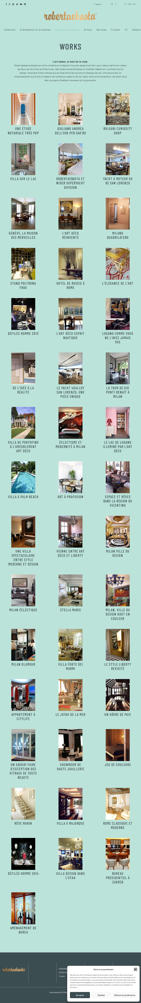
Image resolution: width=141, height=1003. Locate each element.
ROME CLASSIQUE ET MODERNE (117, 825)
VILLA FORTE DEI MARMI (70, 666)
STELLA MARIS (70, 610)
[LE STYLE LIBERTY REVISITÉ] (118, 645)
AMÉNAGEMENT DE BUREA (23, 930)
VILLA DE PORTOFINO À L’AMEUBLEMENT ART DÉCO (23, 446)
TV (126, 29)
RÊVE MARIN (23, 823)
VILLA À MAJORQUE (70, 823)
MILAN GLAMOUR (23, 664)
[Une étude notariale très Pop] (23, 109)
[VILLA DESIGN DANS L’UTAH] (70, 854)
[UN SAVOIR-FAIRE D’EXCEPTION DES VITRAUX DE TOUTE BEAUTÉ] (23, 745)
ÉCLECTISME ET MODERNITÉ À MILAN (70, 444)
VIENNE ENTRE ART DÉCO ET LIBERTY (70, 553)
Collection (10, 29)
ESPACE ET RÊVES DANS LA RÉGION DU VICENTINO (117, 501)
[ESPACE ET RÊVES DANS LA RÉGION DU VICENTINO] (118, 477)
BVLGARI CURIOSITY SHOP (117, 130)
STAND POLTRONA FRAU (23, 285)
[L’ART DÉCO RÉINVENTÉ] (70, 214)
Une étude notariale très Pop (23, 130)
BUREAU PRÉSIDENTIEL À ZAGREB (118, 877)
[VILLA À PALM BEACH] (23, 477)
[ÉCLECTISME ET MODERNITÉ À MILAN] (70, 423)
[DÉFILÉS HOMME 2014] (23, 854)
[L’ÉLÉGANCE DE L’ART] (118, 264)
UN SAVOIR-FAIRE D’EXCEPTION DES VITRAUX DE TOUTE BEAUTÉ (23, 771)
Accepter (80, 995)
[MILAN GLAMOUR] (23, 645)
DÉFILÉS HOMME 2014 (23, 873)
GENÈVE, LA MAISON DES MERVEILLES (23, 235)
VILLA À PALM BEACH (23, 497)
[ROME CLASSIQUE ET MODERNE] (118, 804)
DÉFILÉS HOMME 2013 (23, 333)
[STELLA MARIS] (70, 590)
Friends (115, 29)
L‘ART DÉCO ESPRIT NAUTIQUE (70, 335)
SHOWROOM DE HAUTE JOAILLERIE (70, 766)
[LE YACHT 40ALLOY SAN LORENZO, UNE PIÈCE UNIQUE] (70, 368)
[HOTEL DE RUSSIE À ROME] (70, 264)
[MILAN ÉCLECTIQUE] (23, 590)
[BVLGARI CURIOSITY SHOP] (118, 109)
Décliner (101, 995)
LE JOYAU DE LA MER (71, 714)
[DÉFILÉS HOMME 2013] (23, 314)
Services (101, 29)
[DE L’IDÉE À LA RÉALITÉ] (23, 368)
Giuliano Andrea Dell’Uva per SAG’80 (70, 130)
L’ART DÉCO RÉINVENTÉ (70, 235)
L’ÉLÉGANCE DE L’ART (117, 283)
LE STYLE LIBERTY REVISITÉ (117, 666)
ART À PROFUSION (70, 497)
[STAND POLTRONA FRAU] (23, 264)
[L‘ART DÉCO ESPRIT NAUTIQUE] (70, 314)
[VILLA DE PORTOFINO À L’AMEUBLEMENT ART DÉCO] (23, 423)
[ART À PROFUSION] (70, 477)
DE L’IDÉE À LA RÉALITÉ (23, 390)
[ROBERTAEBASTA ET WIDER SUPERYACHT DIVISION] (70, 159)
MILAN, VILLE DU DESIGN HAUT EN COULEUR (118, 614)
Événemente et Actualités (35, 29)
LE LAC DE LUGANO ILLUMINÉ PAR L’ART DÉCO (117, 446)
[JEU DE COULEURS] (118, 745)
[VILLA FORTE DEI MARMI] (70, 645)
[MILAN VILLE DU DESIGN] (118, 532)
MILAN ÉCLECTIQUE (23, 610)
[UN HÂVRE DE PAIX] (118, 695)
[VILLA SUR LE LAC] (23, 159)
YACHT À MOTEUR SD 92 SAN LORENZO (117, 181)
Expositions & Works (67, 29)
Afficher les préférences (124, 995)
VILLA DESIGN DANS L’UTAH (70, 875)
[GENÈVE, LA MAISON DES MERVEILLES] (23, 214)
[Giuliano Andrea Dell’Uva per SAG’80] (70, 109)
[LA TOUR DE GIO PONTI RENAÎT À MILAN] (118, 368)
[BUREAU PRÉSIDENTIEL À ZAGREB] (118, 854)
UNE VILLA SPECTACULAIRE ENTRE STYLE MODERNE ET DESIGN (23, 557)
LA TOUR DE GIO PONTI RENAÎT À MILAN (118, 392)
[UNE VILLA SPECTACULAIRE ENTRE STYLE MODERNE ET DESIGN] (23, 532)
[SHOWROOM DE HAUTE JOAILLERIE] (70, 745)
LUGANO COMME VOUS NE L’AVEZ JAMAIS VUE (117, 337)
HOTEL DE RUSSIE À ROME (70, 285)
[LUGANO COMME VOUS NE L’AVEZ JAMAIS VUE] (118, 314)
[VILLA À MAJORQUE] (70, 804)
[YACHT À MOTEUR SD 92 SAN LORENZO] (118, 159)
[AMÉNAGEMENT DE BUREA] (23, 908)
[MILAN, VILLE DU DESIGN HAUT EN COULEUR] (118, 590)
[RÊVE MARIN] (23, 804)
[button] (135, 969)
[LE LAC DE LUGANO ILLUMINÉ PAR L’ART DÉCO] (118, 423)
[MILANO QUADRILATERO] (118, 214)
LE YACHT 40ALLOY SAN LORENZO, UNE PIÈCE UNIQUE (71, 392)
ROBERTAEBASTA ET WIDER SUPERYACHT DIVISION (70, 183)
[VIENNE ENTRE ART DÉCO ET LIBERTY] (70, 532)
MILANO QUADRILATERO (118, 235)
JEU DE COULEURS (118, 764)
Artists (88, 29)
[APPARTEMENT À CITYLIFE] (23, 695)
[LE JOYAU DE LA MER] (70, 695)
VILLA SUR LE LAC (23, 179)
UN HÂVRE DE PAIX (118, 714)
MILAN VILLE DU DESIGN (117, 553)
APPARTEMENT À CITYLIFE (23, 716)
